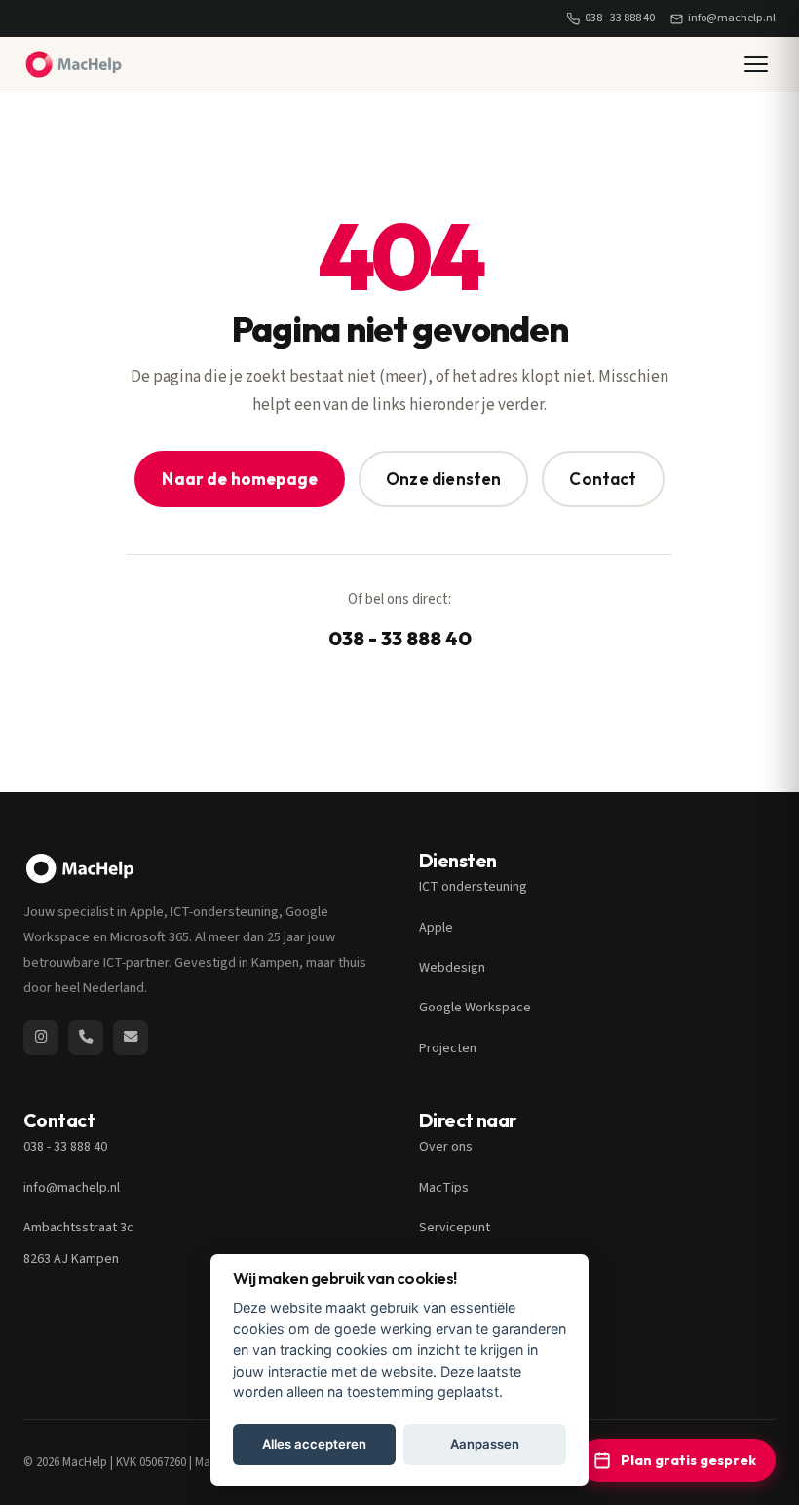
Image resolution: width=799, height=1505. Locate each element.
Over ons (446, 1146)
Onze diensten (443, 478)
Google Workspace (475, 1007)
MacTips (444, 1187)
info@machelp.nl (732, 18)
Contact (602, 478)
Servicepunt (454, 1227)
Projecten (447, 1048)
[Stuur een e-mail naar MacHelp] (130, 1037)
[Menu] (756, 64)
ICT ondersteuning (473, 887)
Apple (436, 927)
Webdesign (452, 967)
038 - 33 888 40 (620, 18)
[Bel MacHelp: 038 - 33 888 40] (85, 1037)
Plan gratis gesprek (688, 1460)
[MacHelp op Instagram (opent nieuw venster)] (40, 1037)
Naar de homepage (240, 478)
